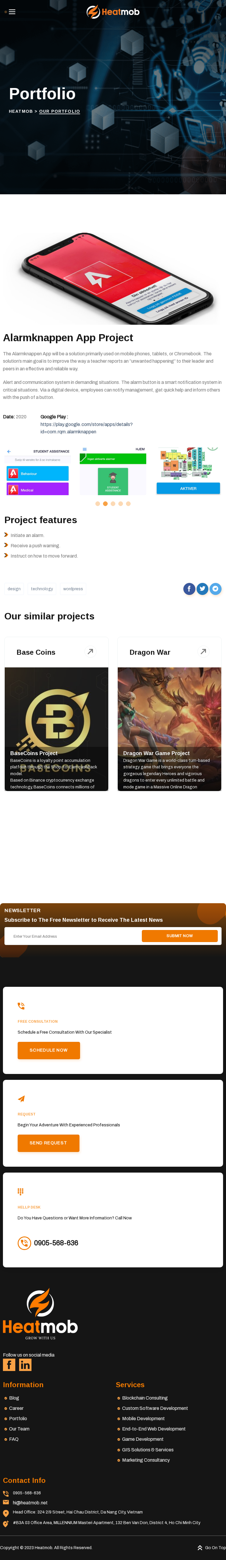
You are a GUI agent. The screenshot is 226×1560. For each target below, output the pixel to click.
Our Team (19, 1428)
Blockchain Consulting (145, 1397)
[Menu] (10, 12)
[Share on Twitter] (203, 589)
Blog (14, 1397)
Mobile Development (143, 1418)
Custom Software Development (155, 1408)
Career (16, 1408)
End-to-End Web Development (154, 1428)
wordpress (73, 589)
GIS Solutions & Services (148, 1449)
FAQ (14, 1439)
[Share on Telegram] (216, 589)
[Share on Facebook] (189, 589)
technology (42, 589)
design (14, 589)
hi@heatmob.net (30, 1502)
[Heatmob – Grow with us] (113, 11)
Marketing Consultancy (146, 1460)
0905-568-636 (27, 1493)
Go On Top (215, 1548)
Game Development (143, 1439)
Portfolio (18, 1418)
